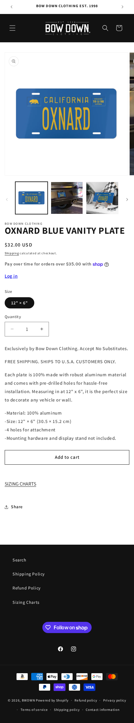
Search (19, 560)
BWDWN (28, 700)
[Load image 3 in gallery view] (102, 198)
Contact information (102, 709)
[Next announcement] (122, 7)
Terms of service (34, 709)
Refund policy (85, 700)
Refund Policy (26, 588)
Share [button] (17, 506)
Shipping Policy (28, 574)
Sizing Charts (26, 602)
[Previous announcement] (11, 7)
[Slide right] (127, 199)
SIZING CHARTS (20, 484)
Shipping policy (67, 709)
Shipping (12, 253)
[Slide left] (7, 199)
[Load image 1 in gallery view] (31, 198)
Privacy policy (114, 700)
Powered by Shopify (52, 700)
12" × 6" (19, 303)
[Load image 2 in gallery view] (67, 198)
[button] (12, 28)
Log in (11, 276)
